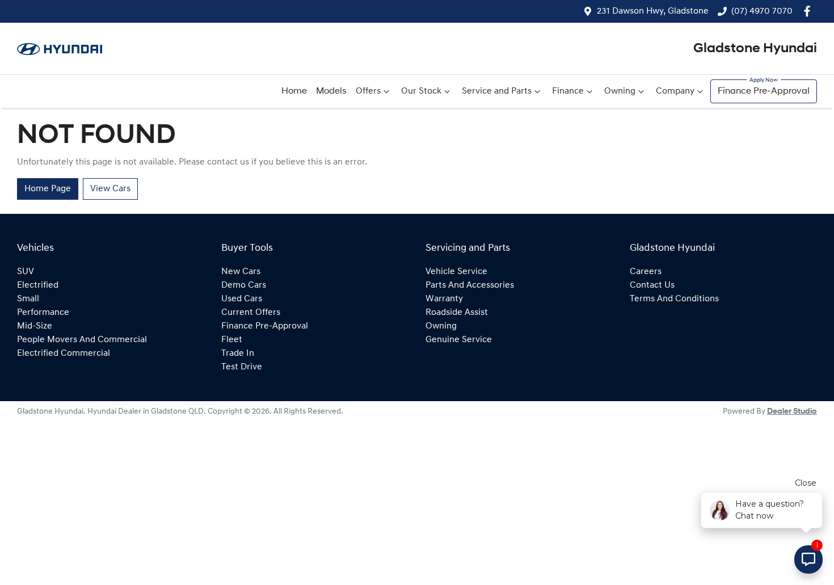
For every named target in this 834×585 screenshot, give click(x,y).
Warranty (444, 299)
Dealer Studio (792, 411)
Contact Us (652, 285)
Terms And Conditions (674, 299)
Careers (646, 271)
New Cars (240, 271)
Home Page (47, 188)
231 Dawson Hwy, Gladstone (653, 11)
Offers (368, 91)
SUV (25, 271)
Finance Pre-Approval (764, 91)
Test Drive (241, 367)
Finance (568, 91)
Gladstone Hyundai (755, 49)
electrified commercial (63, 353)
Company (675, 91)
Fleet (231, 339)
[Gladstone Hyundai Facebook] (809, 11)
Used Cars (241, 299)
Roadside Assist (457, 312)
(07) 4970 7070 (762, 11)
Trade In (237, 353)
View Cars (110, 188)
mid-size (34, 326)
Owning (619, 91)
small (28, 299)
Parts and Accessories (470, 285)
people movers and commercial (82, 339)
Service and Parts (497, 91)
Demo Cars (243, 285)
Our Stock (421, 91)
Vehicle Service (456, 271)
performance (43, 312)
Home (294, 91)
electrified (37, 285)
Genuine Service (459, 339)
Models (331, 91)
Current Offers (250, 312)
